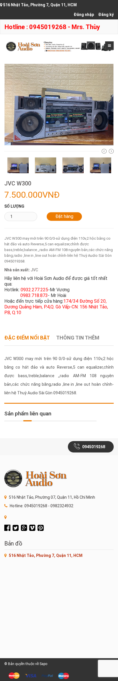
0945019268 (93, 446)
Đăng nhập (84, 14)
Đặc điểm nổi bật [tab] (27, 338)
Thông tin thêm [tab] (77, 338)
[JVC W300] (59, 104)
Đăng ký (106, 14)
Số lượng (14, 206)
